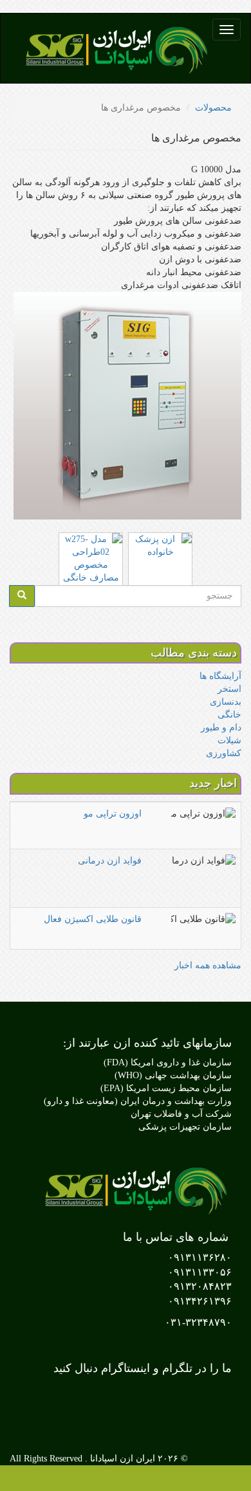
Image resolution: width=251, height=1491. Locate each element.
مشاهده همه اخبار (207, 965)
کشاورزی (223, 753)
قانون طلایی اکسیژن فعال (93, 919)
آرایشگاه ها (220, 676)
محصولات (213, 108)
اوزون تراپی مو (113, 813)
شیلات (229, 740)
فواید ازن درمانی (110, 860)
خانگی (229, 714)
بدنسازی (225, 702)
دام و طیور (221, 727)
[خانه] (116, 48)
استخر (229, 689)
